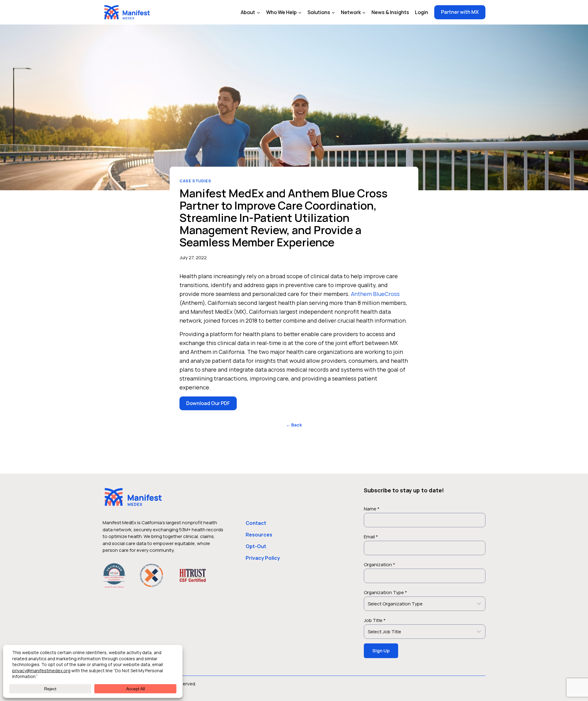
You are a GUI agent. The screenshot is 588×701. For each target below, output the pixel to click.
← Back (294, 425)
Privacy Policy (263, 558)
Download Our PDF (208, 403)
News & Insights (390, 12)
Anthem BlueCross (375, 293)
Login (421, 12)
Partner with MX (460, 12)
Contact (256, 523)
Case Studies (195, 181)
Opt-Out (256, 546)
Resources (259, 534)
